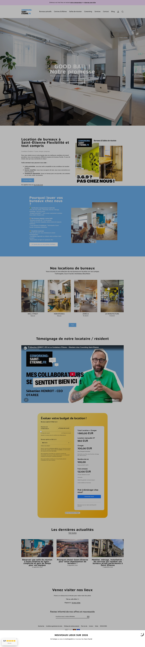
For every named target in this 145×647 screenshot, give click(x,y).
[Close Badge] (17, 639)
